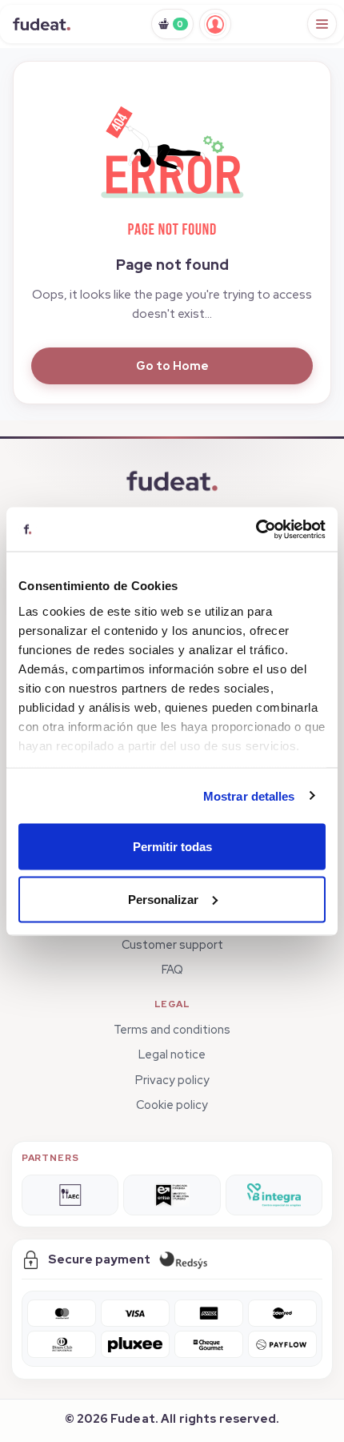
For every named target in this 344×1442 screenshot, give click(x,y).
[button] (172, 165)
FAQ (172, 969)
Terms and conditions (172, 1029)
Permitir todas (172, 847)
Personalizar (163, 899)
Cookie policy (172, 1104)
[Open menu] (322, 24)
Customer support (172, 944)
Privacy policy (172, 1079)
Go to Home (172, 365)
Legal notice (172, 1054)
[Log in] (215, 24)
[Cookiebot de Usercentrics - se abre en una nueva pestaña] (256, 529)
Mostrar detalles (249, 795)
